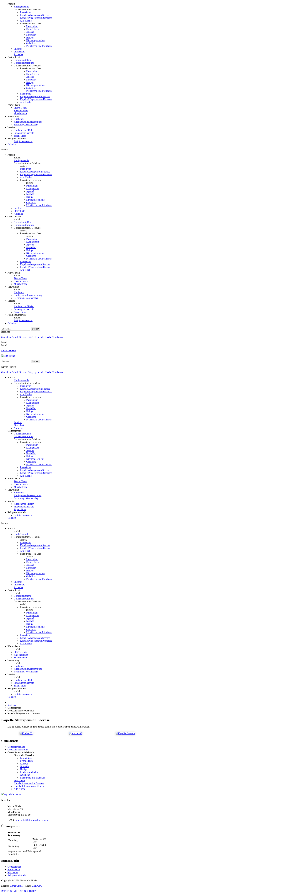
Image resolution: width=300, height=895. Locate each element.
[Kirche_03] (75, 733)
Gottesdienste (14, 866)
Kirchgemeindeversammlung (28, 121)
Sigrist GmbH (16, 885)
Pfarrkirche (25, 12)
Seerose (23, 337)
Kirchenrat (19, 119)
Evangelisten (32, 29)
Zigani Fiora (20, 135)
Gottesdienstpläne (22, 60)
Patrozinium (32, 26)
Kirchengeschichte (35, 40)
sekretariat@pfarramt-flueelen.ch (32, 820)
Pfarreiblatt (19, 51)
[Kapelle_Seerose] (125, 733)
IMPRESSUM (8, 891)
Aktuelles (18, 54)
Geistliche (31, 43)
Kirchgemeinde (21, 6)
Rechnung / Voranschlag (26, 124)
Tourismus (57, 337)
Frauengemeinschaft (24, 133)
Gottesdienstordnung (24, 62)
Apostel (30, 32)
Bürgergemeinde (36, 337)
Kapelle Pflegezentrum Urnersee (36, 18)
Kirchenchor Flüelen (24, 130)
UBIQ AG (37, 885)
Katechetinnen (21, 110)
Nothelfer (31, 34)
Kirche (48, 337)
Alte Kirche (26, 20)
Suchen (35, 329)
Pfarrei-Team (20, 107)
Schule (15, 337)
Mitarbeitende (20, 113)
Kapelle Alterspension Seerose (35, 15)
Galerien (12, 144)
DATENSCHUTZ (27, 891)
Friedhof (18, 48)
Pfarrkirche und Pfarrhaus (39, 46)
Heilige (29, 37)
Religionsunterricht (23, 141)
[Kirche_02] (26, 733)
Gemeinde (6, 337)
